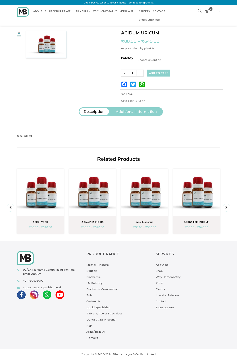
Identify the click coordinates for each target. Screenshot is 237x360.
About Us (162, 264)
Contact (161, 301)
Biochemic (93, 277)
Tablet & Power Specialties (104, 313)
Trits (89, 295)
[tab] (94, 111)
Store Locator (165, 307)
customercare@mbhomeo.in (42, 287)
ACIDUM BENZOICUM (196, 222)
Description (94, 112)
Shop (159, 271)
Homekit (92, 337)
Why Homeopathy (168, 277)
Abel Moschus (144, 222)
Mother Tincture (97, 264)
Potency (127, 58)
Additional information (136, 112)
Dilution (140, 100)
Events (160, 289)
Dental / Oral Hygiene (101, 319)
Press (159, 283)
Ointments (93, 301)
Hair (89, 325)
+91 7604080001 (34, 280)
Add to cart (158, 73)
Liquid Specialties (98, 307)
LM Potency (94, 283)
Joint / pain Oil (95, 331)
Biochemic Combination (102, 289)
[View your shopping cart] (207, 11)
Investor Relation (167, 295)
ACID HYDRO (40, 222)
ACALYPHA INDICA (93, 222)
